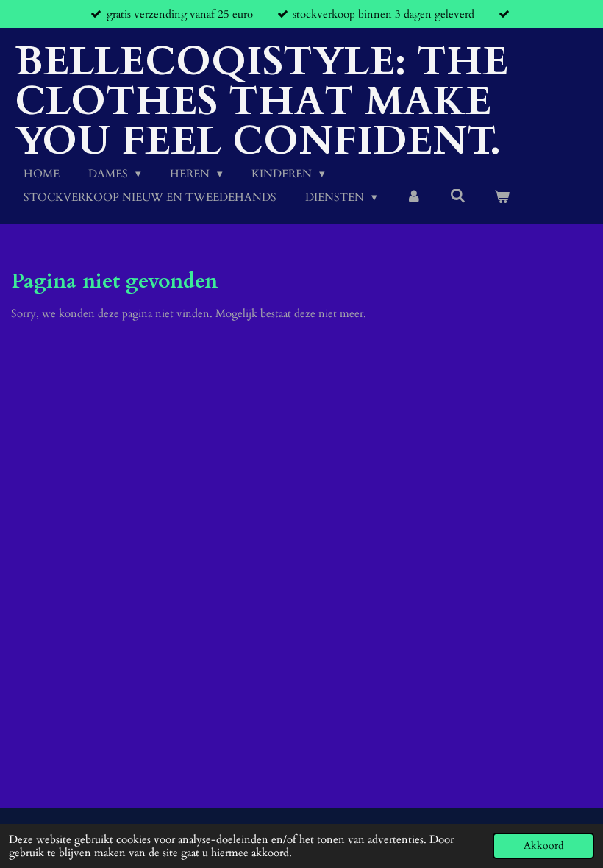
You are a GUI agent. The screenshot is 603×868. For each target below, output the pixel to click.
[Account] (413, 197)
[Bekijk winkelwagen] (501, 197)
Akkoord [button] (543, 846)
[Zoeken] (457, 196)
